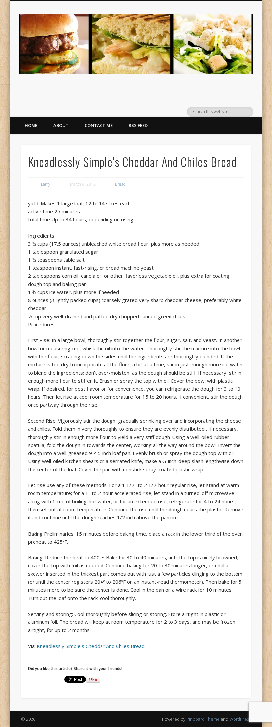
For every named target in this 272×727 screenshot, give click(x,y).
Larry (45, 184)
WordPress (240, 719)
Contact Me (99, 125)
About (61, 125)
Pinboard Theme (203, 719)
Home (31, 125)
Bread (120, 184)
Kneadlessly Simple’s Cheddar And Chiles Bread (91, 646)
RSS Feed (138, 125)
